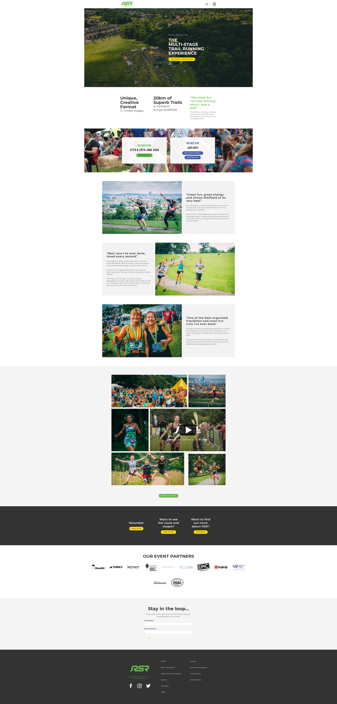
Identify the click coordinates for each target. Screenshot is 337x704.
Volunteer (165, 686)
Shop (163, 692)
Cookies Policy (195, 680)
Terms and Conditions (198, 667)
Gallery (164, 680)
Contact (193, 661)
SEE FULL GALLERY (168, 496)
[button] (207, 4)
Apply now (136, 528)
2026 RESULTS (144, 155)
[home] (126, 4)
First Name (148, 620)
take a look (168, 532)
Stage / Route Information (171, 674)
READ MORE (200, 532)
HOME (163, 661)
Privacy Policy (195, 674)
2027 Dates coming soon (182, 59)
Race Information (168, 667)
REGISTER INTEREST (192, 153)
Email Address (150, 629)
